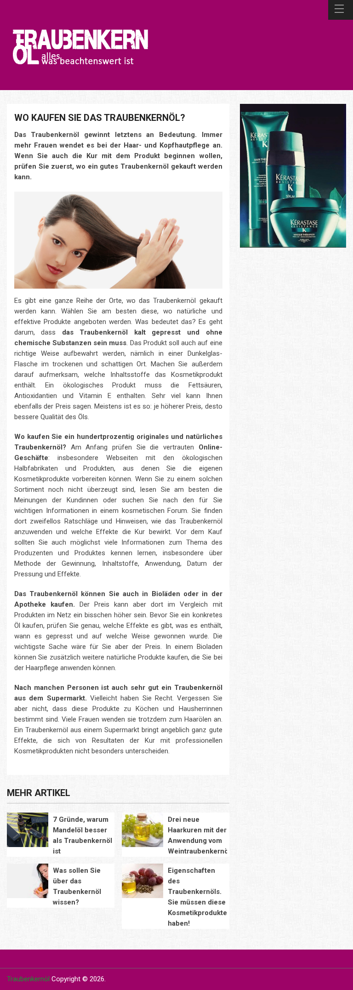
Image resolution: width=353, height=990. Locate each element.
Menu (340, 10)
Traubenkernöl (28, 979)
